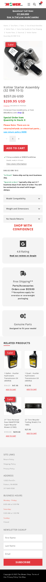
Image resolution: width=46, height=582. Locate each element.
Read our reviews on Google (23, 255)
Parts (22, 26)
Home (6, 26)
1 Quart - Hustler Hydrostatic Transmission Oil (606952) (32, 377)
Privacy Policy (9, 469)
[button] (29, 4)
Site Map (22, 577)
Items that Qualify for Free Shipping (29, 29)
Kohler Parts (10, 29)
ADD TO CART (11, 390)
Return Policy (9, 459)
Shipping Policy (10, 464)
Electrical (21, 32)
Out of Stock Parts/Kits (34, 26)
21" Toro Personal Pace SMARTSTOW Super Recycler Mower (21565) (11, 423)
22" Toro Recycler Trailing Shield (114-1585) (33, 422)
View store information (16, 164)
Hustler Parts (10, 32)
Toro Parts (14, 26)
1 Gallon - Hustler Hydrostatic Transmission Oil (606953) (11, 377)
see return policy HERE (15, 132)
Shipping (6, 105)
